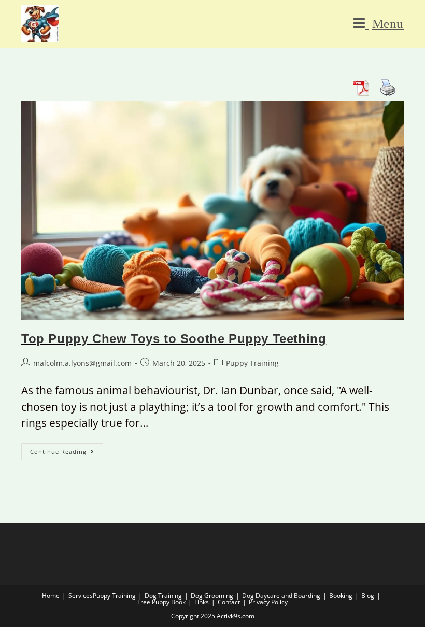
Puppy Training (252, 363)
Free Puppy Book (161, 601)
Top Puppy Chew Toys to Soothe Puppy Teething (173, 339)
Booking (340, 595)
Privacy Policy (268, 601)
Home (51, 595)
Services (80, 595)
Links (201, 601)
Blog (367, 595)
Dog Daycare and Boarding (281, 595)
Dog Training (163, 595)
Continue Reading (66, 449)
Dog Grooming (212, 595)
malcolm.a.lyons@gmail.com (82, 363)
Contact (229, 601)
